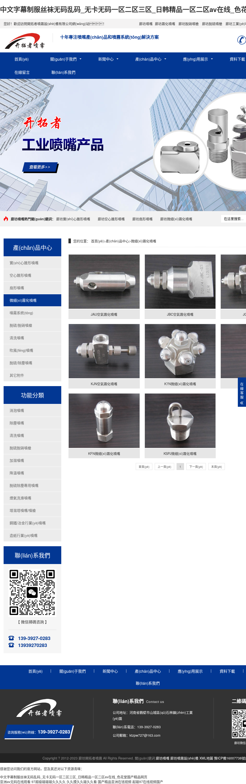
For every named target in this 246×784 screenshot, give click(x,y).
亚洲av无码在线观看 (15, 781)
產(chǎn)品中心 (148, 59)
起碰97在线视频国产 (147, 781)
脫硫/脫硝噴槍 (21, 325)
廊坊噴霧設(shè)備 (184, 758)
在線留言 (22, 72)
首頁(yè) (21, 59)
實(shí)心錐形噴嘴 (24, 262)
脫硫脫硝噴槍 (20, 447)
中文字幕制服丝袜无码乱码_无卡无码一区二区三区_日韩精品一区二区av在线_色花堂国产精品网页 (73, 776)
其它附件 (17, 375)
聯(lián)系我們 (63, 72)
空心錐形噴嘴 (20, 275)
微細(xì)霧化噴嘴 (23, 300)
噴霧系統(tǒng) (21, 312)
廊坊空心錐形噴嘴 (111, 218)
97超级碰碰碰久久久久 (48, 781)
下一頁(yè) (196, 466)
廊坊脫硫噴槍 (212, 23)
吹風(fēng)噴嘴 (21, 350)
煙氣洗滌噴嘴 (20, 497)
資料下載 (227, 671)
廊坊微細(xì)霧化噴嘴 (176, 218)
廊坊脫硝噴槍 (188, 23)
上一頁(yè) (164, 466)
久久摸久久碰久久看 (82, 781)
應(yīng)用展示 (195, 59)
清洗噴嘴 (17, 337)
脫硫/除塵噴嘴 (21, 362)
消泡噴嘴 (17, 410)
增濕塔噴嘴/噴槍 (23, 510)
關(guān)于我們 (63, 59)
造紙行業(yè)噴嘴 (23, 535)
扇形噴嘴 (17, 287)
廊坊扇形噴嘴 (142, 218)
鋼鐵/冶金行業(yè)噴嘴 (28, 522)
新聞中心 (106, 59)
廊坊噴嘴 (146, 23)
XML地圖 (206, 758)
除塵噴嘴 (17, 422)
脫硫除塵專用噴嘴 (24, 485)
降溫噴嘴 (17, 472)
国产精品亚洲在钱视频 (114, 781)
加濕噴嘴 (17, 460)
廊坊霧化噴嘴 (165, 23)
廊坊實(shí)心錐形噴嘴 (73, 218)
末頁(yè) (216, 466)
